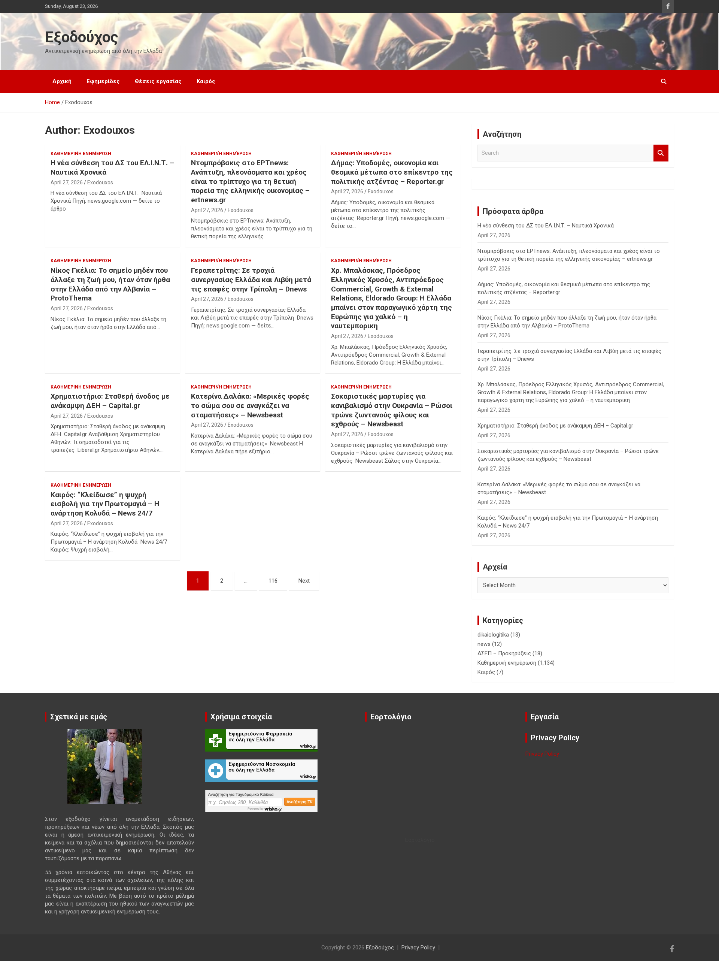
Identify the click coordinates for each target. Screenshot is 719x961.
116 (273, 580)
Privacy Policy (542, 753)
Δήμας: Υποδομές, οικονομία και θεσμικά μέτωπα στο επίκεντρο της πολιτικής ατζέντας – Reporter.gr (392, 171)
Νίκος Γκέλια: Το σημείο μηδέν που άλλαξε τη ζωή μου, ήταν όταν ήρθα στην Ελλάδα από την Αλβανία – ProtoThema (110, 284)
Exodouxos (100, 182)
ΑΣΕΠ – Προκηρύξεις (504, 653)
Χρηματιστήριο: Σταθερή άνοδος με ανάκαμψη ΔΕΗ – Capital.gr (110, 401)
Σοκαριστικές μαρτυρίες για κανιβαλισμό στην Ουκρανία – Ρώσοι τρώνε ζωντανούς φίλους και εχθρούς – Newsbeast (391, 410)
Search (660, 153)
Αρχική (62, 81)
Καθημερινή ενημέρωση (81, 153)
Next (304, 580)
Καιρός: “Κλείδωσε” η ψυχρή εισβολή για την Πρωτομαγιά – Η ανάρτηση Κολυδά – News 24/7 (105, 503)
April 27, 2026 (67, 182)
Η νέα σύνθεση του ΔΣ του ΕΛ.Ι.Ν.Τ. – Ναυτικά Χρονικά (545, 225)
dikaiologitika (493, 634)
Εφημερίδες (103, 81)
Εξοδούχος (81, 37)
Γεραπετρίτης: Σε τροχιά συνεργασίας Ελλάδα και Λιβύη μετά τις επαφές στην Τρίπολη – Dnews (251, 279)
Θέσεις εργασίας (158, 81)
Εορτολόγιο (420, 840)
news (484, 644)
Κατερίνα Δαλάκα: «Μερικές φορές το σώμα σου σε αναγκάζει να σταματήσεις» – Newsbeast (250, 405)
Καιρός (206, 81)
